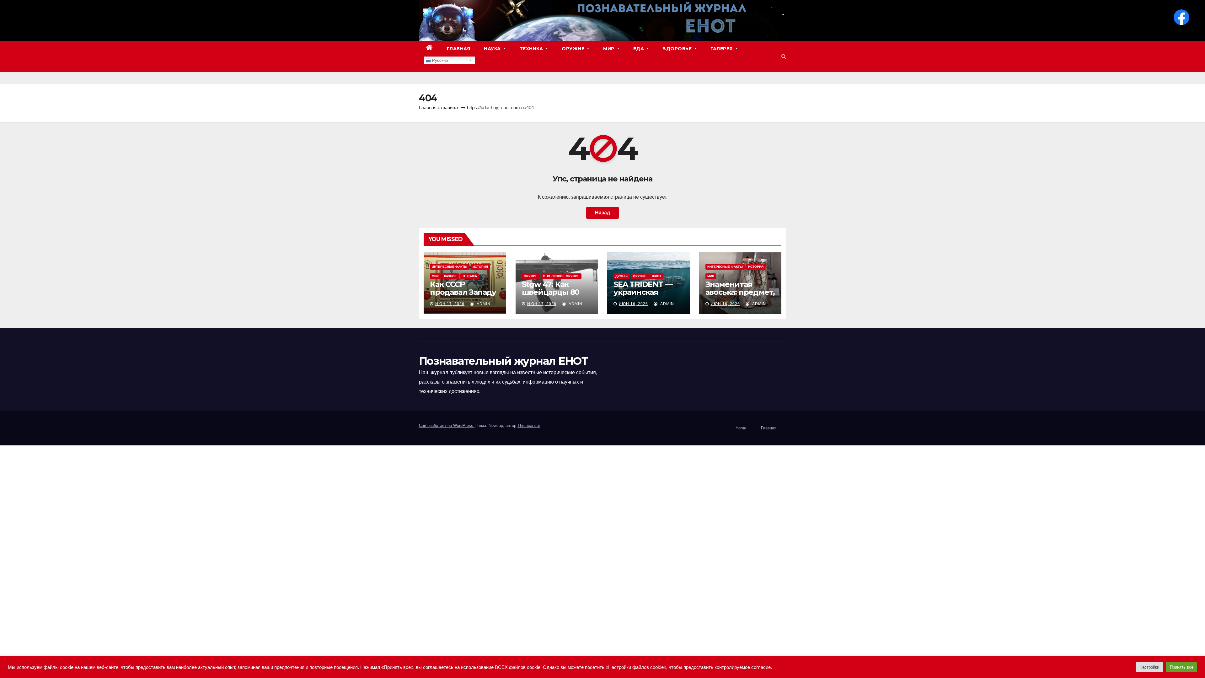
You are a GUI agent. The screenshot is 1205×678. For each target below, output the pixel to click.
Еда (639, 48)
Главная (458, 48)
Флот (656, 276)
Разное (450, 276)
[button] (783, 56)
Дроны (621, 276)
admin (482, 304)
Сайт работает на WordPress (446, 425)
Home (741, 428)
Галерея (722, 48)
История (480, 266)
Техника (532, 48)
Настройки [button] (1149, 667)
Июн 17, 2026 (449, 304)
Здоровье (678, 48)
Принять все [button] (1181, 667)
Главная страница (438, 107)
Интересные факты (449, 266)
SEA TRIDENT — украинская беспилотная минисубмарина (645, 296)
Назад (602, 212)
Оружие (574, 48)
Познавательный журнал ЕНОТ (503, 361)
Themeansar (528, 425)
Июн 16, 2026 (633, 304)
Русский (439, 60)
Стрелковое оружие (561, 276)
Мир (609, 48)
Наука (493, 48)
